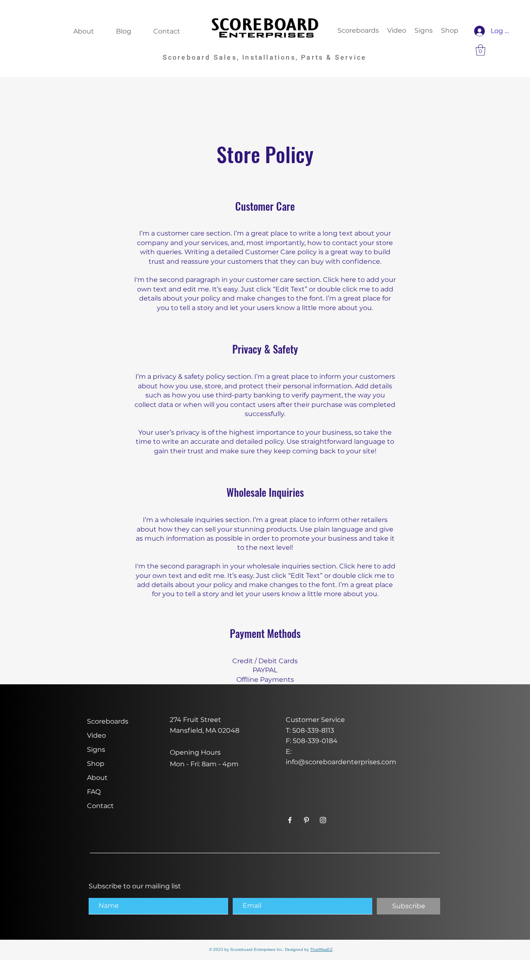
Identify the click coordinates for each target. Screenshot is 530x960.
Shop (95, 764)
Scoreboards (107, 721)
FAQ (94, 792)
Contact (100, 806)
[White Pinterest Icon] (306, 820)
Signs (96, 749)
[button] (480, 49)
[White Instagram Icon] (323, 820)
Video (96, 735)
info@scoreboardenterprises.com (341, 762)
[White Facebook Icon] (290, 820)
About (97, 778)
